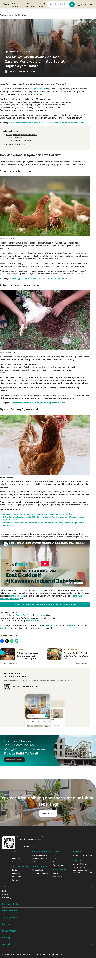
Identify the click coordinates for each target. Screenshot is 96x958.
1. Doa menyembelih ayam (16, 138)
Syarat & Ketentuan (28, 954)
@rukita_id (71, 625)
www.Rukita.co (32, 621)
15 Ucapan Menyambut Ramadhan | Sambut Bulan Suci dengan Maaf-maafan (37, 514)
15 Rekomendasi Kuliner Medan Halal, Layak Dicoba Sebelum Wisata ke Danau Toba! (47, 122)
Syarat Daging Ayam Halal (15, 144)
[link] (27, 686)
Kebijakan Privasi (41, 954)
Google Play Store (24, 615)
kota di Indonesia (17, 596)
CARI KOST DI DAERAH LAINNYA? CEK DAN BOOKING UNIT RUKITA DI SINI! (45, 604)
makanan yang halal (37, 89)
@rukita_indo (51, 625)
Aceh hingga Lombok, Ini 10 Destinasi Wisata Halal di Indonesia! (38, 278)
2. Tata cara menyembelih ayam (19, 140)
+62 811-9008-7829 (84, 856)
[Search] (72, 4)
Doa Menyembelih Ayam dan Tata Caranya (21, 135)
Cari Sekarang (48, 813)
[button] (86, 5)
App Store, (41, 615)
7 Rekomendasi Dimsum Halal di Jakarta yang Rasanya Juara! (37, 403)
